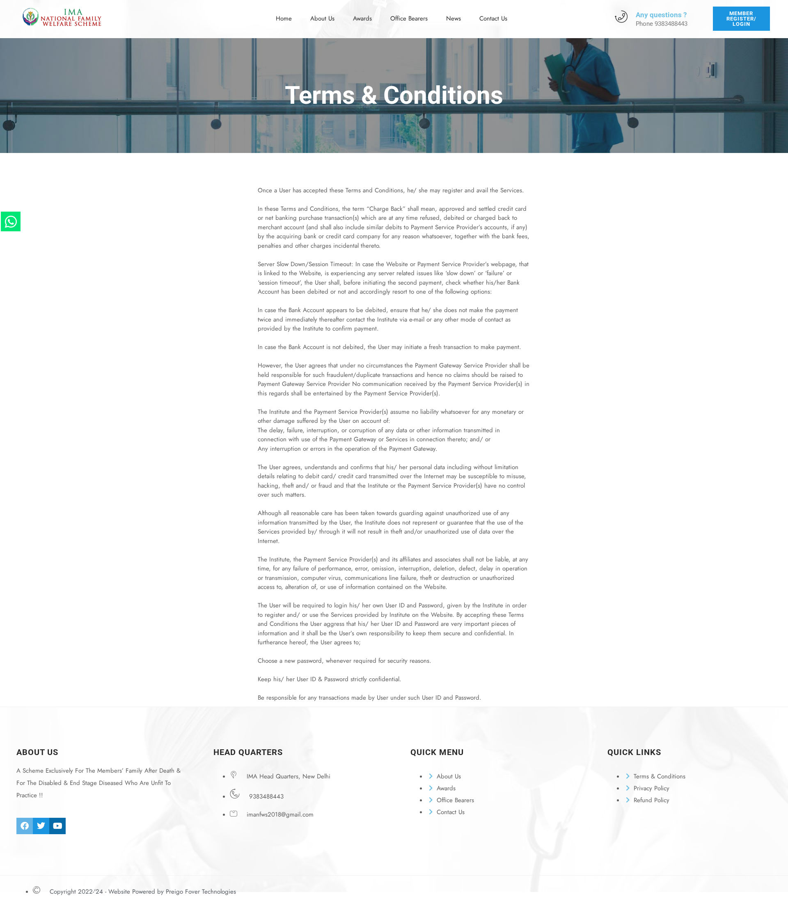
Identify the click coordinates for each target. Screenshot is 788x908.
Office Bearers (409, 18)
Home (284, 18)
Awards (362, 18)
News (453, 18)
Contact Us (493, 18)
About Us (322, 18)
